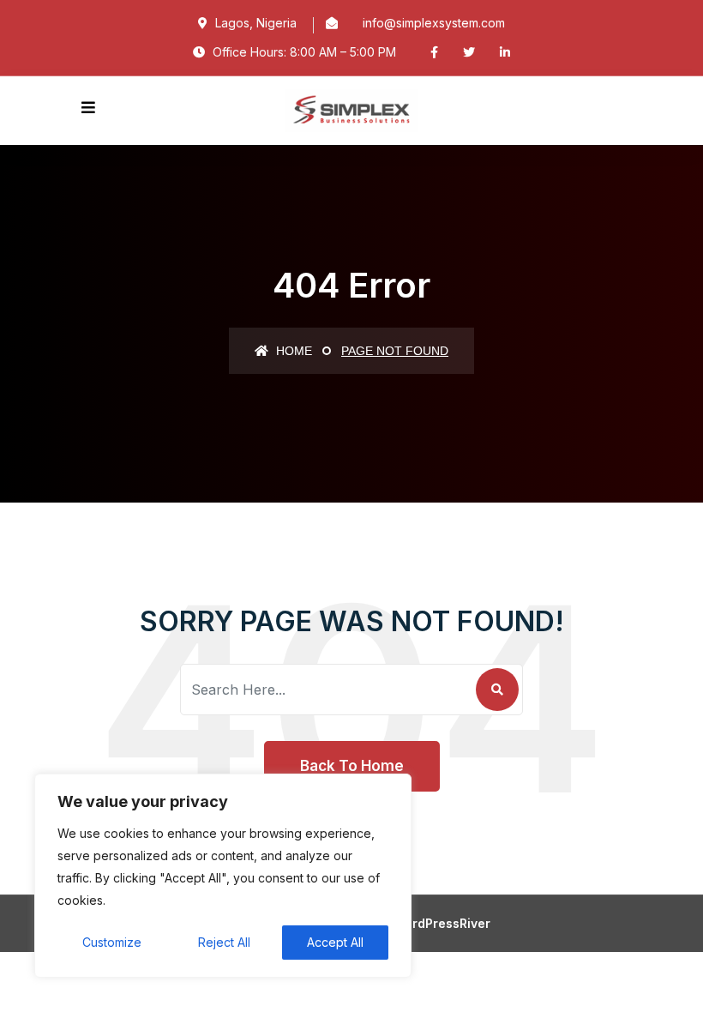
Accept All (335, 942)
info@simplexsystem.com (434, 22)
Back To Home (352, 765)
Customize (111, 942)
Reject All (224, 942)
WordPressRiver (442, 923)
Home (292, 351)
